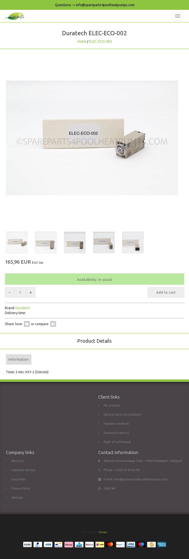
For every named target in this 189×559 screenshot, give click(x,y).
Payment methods (116, 423)
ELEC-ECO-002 (100, 41)
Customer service (23, 470)
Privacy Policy (20, 488)
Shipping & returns (116, 432)
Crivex (103, 532)
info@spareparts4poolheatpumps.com (141, 479)
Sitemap (17, 497)
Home (81, 41)
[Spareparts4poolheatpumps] (13, 16)
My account (112, 405)
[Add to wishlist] (26, 324)
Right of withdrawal (117, 441)
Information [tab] (19, 359)
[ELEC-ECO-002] (94, 138)
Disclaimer (18, 479)
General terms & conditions (122, 414)
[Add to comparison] (53, 324)
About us (17, 460)
